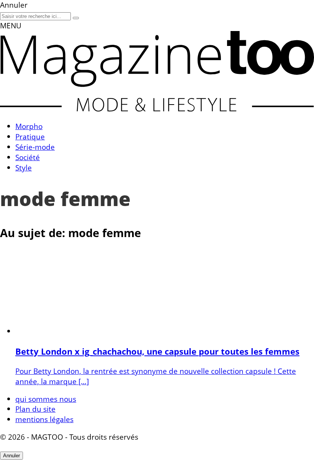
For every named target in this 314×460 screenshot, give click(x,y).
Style (23, 167)
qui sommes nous (45, 399)
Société (27, 157)
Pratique (30, 136)
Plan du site (35, 409)
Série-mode (35, 147)
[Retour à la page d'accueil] (157, 108)
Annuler (11, 455)
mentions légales (44, 419)
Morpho (29, 126)
